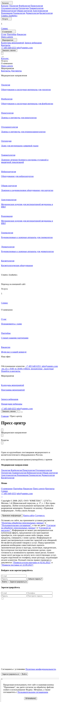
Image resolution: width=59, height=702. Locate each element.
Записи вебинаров (33, 43)
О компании (7, 488)
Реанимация (6, 13)
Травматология (36, 8)
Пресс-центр (7, 37)
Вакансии (21, 34)
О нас (3, 34)
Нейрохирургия (8, 10)
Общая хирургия (24, 10)
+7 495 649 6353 (8, 48)
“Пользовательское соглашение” (16, 525)
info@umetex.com (25, 48)
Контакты (5, 45)
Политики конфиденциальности (41, 669)
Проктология (36, 6)
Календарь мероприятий (12, 43)
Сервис (4, 28)
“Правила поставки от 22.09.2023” (17, 565)
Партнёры (11, 34)
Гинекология (19, 13)
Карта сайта (28, 515)
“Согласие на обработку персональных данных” (28, 526)
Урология (13, 6)
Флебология (24, 6)
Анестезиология (40, 10)
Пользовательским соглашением (33, 692)
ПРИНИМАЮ (30, 698)
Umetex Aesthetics (9, 15)
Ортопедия (23, 8)
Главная (5, 416)
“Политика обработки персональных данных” (22, 523)
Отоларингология (9, 8)
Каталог (5, 6)
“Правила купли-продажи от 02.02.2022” (32, 562)
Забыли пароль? (35, 579)
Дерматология (32, 13)
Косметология (46, 13)
